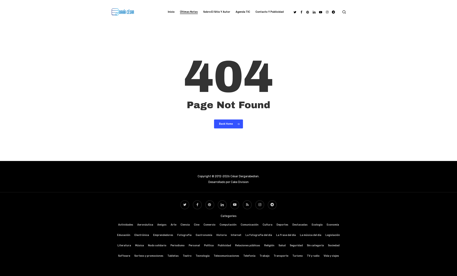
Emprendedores (163, 235)
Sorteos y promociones (148, 255)
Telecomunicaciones (226, 255)
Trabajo (265, 255)
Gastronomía (204, 235)
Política (209, 245)
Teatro (187, 255)
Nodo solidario (157, 245)
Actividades (125, 224)
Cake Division (239, 182)
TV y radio (313, 255)
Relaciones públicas (247, 245)
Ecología (317, 224)
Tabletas (173, 255)
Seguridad (296, 245)
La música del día (310, 235)
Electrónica (141, 235)
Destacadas (300, 224)
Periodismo (177, 245)
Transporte (281, 255)
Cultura (267, 224)
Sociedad (334, 245)
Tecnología (203, 255)
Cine (196, 224)
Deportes (282, 224)
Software (124, 255)
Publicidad (224, 245)
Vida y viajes (331, 255)
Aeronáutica (145, 224)
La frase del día (286, 235)
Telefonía (249, 255)
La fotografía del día (258, 235)
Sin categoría (315, 245)
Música (139, 245)
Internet (236, 235)
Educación (123, 235)
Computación (228, 224)
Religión (269, 245)
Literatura (124, 245)
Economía (333, 224)
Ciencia (185, 224)
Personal (194, 245)
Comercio (209, 224)
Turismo (297, 255)
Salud (282, 245)
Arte (173, 224)
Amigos (162, 224)
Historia (221, 235)
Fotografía (184, 235)
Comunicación (249, 224)
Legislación (332, 235)
